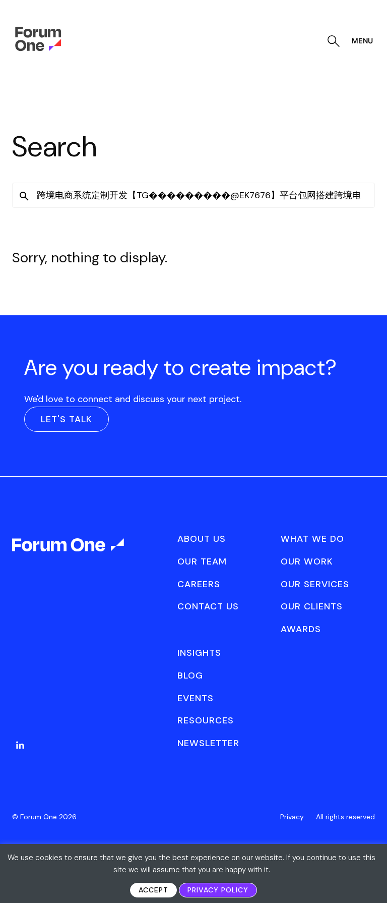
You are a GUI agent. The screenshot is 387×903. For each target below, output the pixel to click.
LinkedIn (20, 745)
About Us (201, 539)
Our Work (307, 561)
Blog (190, 675)
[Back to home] (68, 554)
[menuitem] (20, 755)
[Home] (38, 48)
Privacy (292, 816)
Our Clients (312, 606)
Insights (199, 653)
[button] (24, 196)
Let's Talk (66, 419)
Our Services (315, 584)
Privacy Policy (217, 889)
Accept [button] (153, 889)
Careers (198, 584)
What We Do (312, 539)
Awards (301, 629)
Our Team (202, 561)
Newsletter (208, 743)
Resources (205, 720)
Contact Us (208, 606)
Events (195, 698)
